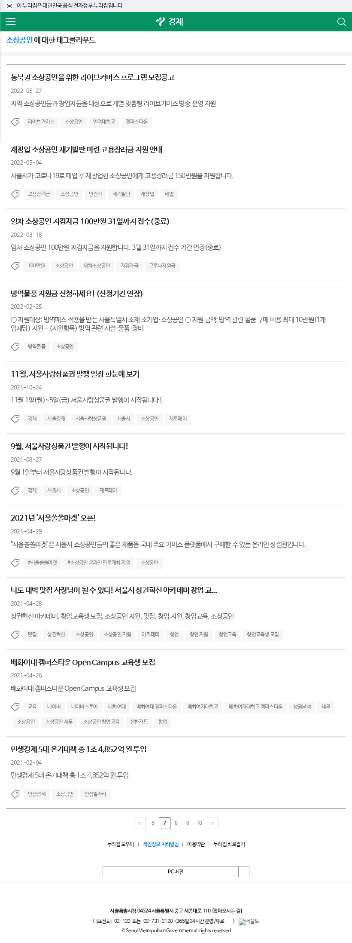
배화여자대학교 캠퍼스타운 (255, 707)
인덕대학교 (104, 122)
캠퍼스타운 (137, 122)
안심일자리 (95, 794)
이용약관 (196, 845)
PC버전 (176, 872)
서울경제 (56, 419)
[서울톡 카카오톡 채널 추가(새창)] (249, 922)
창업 (174, 635)
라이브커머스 (41, 122)
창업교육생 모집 (263, 635)
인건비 (95, 194)
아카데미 (150, 635)
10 (199, 824)
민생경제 (37, 794)
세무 (326, 707)
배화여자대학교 (203, 707)
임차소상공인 (97, 266)
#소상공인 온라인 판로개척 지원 (98, 563)
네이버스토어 (84, 707)
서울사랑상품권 (91, 419)
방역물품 (37, 347)
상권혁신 (56, 635)
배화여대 (117, 707)
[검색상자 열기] (341, 21)
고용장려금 (39, 194)
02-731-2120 (158, 922)
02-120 (122, 922)
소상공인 (73, 122)
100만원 (36, 266)
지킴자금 (129, 266)
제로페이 (178, 419)
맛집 (32, 635)
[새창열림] (160, 22)
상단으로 (243, 871)
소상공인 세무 (59, 722)
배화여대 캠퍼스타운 (157, 707)
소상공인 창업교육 (101, 722)
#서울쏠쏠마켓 (42, 563)
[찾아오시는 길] (227, 911)
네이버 (54, 707)
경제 (175, 22)
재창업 (147, 194)
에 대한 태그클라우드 (50, 40)
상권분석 (302, 707)
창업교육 (228, 635)
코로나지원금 (162, 266)
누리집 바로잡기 (229, 845)
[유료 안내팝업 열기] (228, 921)
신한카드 (139, 722)
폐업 (169, 194)
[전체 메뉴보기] (10, 21)
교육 (32, 707)
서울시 (123, 419)
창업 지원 (199, 635)
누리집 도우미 (120, 845)
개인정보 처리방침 (161, 845)
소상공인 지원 (117, 635)
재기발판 (121, 194)
